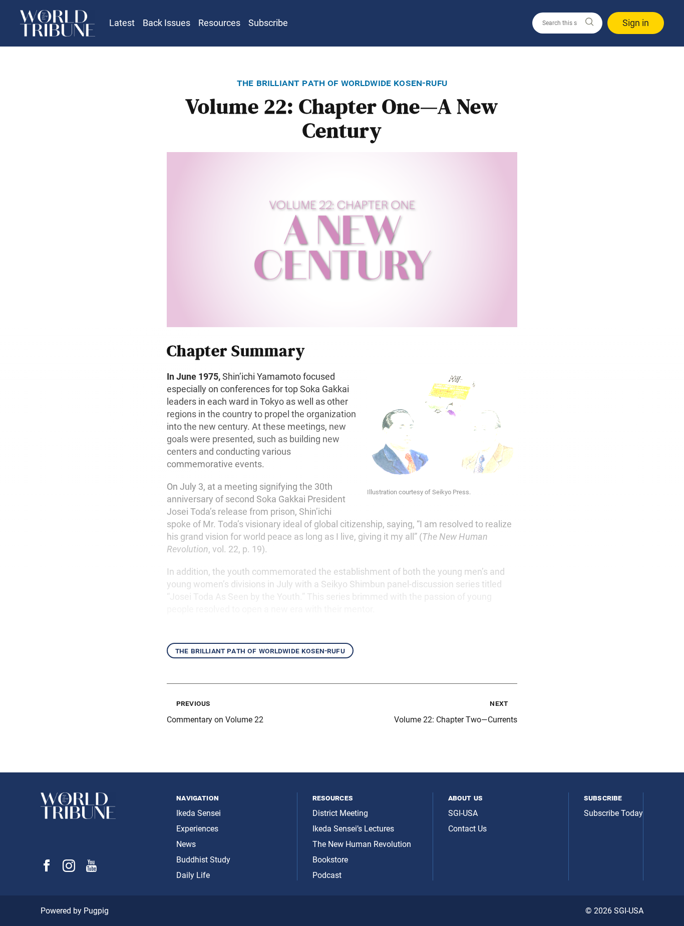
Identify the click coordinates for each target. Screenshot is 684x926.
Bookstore (330, 859)
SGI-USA (463, 813)
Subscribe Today (613, 813)
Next (499, 703)
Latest (122, 23)
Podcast (326, 875)
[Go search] (588, 22)
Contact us (467, 828)
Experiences (197, 828)
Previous (193, 703)
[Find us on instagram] (69, 869)
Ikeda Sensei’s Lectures (353, 828)
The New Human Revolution (361, 844)
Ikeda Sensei (198, 813)
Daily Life (193, 875)
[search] (567, 23)
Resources (219, 23)
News (186, 844)
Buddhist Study (203, 859)
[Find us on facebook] (47, 868)
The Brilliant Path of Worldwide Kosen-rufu (260, 650)
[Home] (57, 23)
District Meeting (340, 813)
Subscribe (268, 23)
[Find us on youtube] (91, 869)
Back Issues (166, 23)
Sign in (635, 23)
